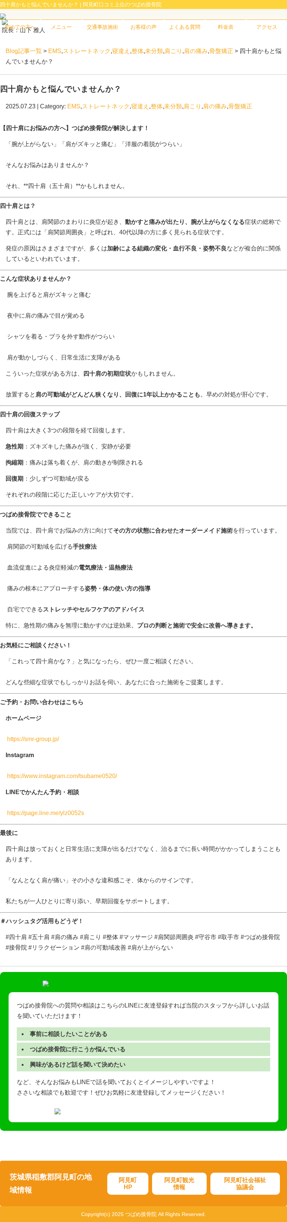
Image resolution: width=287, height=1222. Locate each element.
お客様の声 (143, 27)
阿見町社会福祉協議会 (245, 1183)
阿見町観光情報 (179, 1183)
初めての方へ (20, 27)
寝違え (121, 51)
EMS (54, 51)
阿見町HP (128, 1183)
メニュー (61, 27)
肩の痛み (196, 51)
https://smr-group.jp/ (33, 739)
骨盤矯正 (221, 51)
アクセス (266, 27)
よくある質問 (184, 27)
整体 (138, 51)
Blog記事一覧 (24, 51)
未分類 (154, 51)
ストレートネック (87, 51)
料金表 (226, 27)
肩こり (173, 51)
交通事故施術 (102, 27)
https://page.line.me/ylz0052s (45, 813)
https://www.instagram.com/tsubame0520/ (62, 776)
